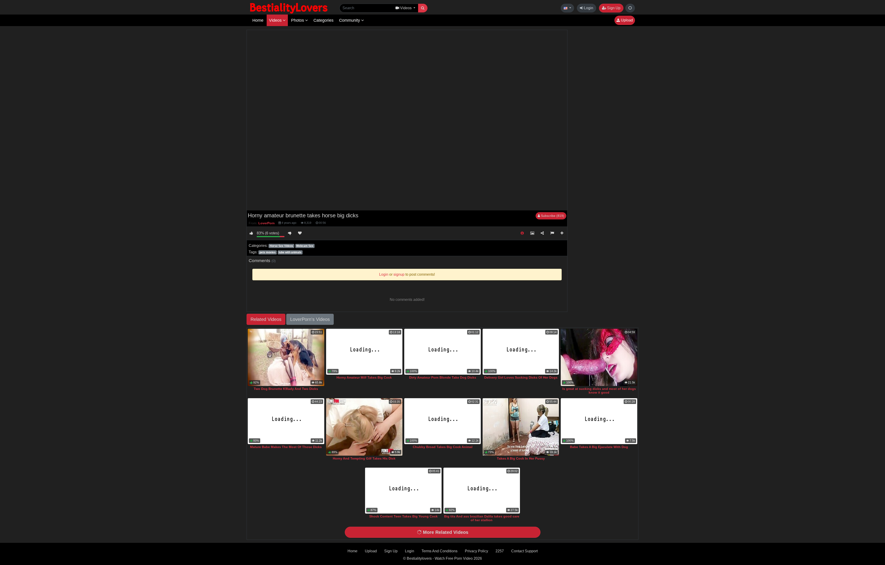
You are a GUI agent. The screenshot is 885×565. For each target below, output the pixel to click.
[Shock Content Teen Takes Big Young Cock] (403, 491)
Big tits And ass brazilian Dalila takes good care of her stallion (481, 518)
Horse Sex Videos (281, 246)
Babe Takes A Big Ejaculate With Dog (599, 447)
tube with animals (290, 252)
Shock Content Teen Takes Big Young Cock (403, 516)
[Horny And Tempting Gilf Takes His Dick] (364, 427)
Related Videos (266, 319)
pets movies (268, 252)
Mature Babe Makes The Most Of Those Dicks (286, 447)
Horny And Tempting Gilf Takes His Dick (364, 458)
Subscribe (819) (552, 216)
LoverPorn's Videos (310, 319)
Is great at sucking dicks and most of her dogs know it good (599, 390)
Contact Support (524, 551)
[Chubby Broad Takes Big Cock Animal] (442, 421)
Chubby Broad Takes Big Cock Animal (442, 447)
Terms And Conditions (439, 551)
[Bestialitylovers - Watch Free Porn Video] (289, 8)
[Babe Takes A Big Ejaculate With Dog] (599, 421)
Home (257, 20)
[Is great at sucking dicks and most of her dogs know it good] (599, 357)
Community (350, 20)
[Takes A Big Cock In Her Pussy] (521, 427)
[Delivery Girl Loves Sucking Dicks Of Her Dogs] (521, 352)
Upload (626, 20)
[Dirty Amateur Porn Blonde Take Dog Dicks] (442, 352)
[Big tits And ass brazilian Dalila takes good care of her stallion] (481, 491)
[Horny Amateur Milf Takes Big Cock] (364, 352)
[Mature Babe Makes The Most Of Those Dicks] (286, 421)
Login (588, 8)
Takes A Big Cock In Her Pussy (521, 458)
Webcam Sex (304, 246)
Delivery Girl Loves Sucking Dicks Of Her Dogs (521, 377)
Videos (276, 20)
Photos (298, 20)
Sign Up (613, 8)
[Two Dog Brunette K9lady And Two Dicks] (286, 357)
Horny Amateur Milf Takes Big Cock (364, 377)
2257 (500, 551)
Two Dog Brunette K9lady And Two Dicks (286, 389)
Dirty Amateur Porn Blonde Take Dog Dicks (442, 377)
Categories (323, 20)
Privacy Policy (476, 551)
